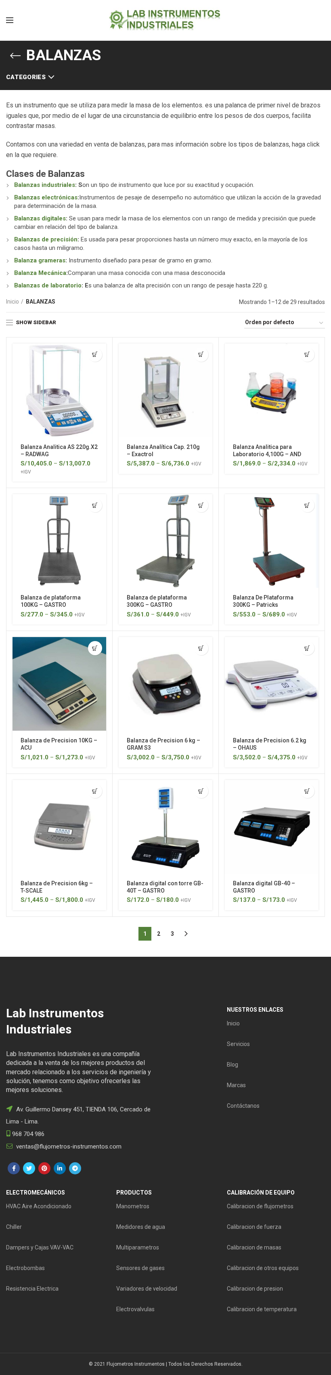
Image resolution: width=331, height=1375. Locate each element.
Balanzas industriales (44, 185)
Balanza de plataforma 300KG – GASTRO (157, 601)
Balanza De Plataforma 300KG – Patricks (263, 601)
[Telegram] (75, 1168)
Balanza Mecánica (40, 273)
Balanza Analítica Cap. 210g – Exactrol (163, 450)
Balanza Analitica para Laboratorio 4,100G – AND (267, 450)
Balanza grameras (39, 260)
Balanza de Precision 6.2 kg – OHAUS (269, 744)
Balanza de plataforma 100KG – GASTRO (51, 601)
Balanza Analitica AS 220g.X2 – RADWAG (59, 450)
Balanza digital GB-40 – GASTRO (264, 887)
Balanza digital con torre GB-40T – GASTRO (165, 887)
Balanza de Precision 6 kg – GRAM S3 (163, 744)
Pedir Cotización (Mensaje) (95, 355)
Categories (26, 77)
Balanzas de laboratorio (48, 285)
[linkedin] (60, 1168)
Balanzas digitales (40, 218)
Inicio (12, 301)
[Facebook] (14, 1168)
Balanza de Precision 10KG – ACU (59, 744)
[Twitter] (29, 1168)
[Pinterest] (44, 1168)
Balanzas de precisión (46, 239)
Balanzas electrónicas (46, 197)
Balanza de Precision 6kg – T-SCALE (57, 887)
